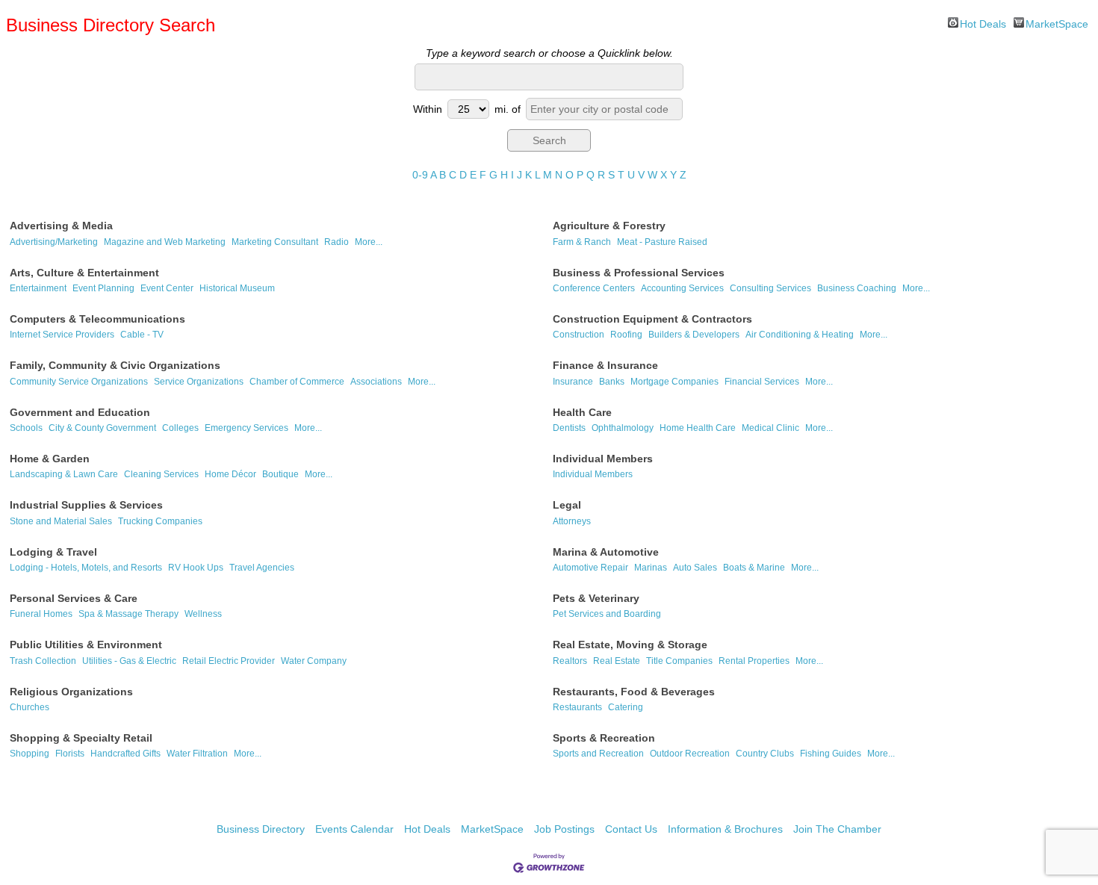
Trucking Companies (160, 521)
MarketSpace (1057, 23)
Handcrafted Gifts (125, 753)
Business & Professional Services (639, 273)
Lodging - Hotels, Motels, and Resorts (86, 567)
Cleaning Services (161, 474)
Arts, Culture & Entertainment (84, 273)
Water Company (314, 661)
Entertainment (38, 288)
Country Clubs (765, 753)
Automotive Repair (590, 567)
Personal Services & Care (73, 598)
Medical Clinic (770, 428)
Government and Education (80, 412)
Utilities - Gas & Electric (129, 661)
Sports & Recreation (604, 738)
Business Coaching (856, 288)
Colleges (180, 428)
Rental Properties (754, 661)
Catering (625, 707)
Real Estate (616, 661)
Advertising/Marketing (54, 242)
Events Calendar (354, 829)
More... (368, 242)
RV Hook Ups (195, 567)
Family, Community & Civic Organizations (115, 365)
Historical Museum (237, 288)
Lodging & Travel (53, 552)
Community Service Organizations (79, 381)
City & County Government (102, 428)
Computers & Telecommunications (97, 319)
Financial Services (762, 381)
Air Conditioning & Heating (799, 334)
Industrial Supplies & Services (86, 505)
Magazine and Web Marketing (165, 242)
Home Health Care (698, 428)
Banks (611, 381)
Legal (567, 505)
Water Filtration (197, 753)
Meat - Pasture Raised (662, 242)
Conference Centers (594, 288)
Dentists (569, 428)
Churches (29, 707)
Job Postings (564, 829)
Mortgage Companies (674, 381)
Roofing (626, 334)
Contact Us (631, 829)
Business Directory (261, 829)
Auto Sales (695, 567)
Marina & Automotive (606, 552)
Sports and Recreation (598, 753)
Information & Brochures (725, 829)
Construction (578, 334)
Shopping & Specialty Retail (81, 738)
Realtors (570, 661)
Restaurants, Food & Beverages (634, 692)
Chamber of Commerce (296, 381)
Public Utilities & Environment (86, 644)
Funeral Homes (41, 614)
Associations (376, 381)
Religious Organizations (71, 692)
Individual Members (603, 459)
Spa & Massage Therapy (128, 614)
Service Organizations (199, 381)
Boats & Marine (754, 567)
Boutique (280, 474)
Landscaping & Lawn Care (64, 474)
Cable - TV (142, 334)
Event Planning (103, 288)
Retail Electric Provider (228, 661)
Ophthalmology (623, 428)
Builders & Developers (693, 334)
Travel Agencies (261, 567)
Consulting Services (770, 288)
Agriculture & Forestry (609, 226)
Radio (336, 242)
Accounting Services (682, 288)
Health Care (582, 412)
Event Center (166, 288)
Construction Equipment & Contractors (652, 319)
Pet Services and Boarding (607, 614)
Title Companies (679, 661)
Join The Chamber (837, 829)
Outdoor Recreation (690, 753)
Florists (69, 753)
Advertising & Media (61, 226)
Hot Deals (983, 23)
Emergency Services (246, 428)
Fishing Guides (830, 753)
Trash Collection (43, 661)
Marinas (650, 567)
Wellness (203, 614)
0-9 (420, 175)
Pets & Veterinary (596, 598)
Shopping (29, 753)
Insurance (573, 381)
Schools (26, 428)
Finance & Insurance (605, 365)
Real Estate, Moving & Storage (630, 644)
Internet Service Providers (62, 334)
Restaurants (577, 707)
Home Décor (230, 474)
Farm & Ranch (582, 242)
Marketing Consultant (275, 242)
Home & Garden (50, 459)
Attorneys (572, 521)
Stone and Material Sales (61, 521)
